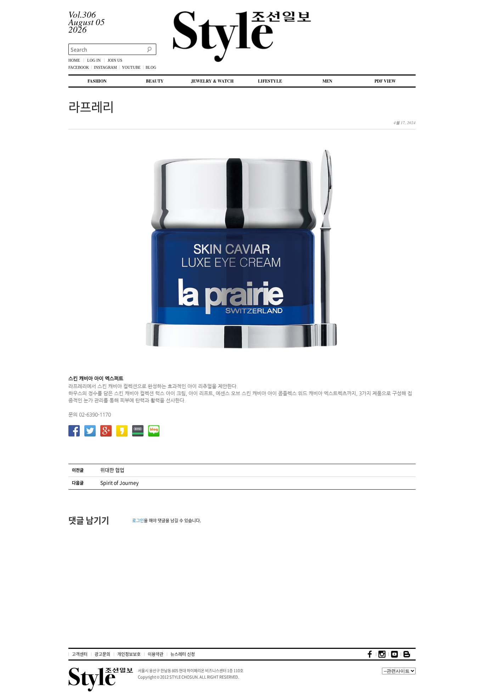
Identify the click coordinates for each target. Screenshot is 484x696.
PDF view (385, 81)
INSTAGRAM (105, 67)
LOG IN (94, 60)
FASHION (97, 81)
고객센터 (80, 654)
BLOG (151, 67)
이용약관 (155, 654)
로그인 (138, 520)
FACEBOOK (78, 67)
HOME (74, 60)
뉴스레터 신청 (182, 654)
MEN (327, 81)
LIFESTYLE (270, 81)
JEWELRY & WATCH (212, 81)
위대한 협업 (112, 469)
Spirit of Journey (119, 482)
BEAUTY (155, 81)
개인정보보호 (129, 654)
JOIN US (115, 60)
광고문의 (102, 654)
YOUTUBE (131, 67)
